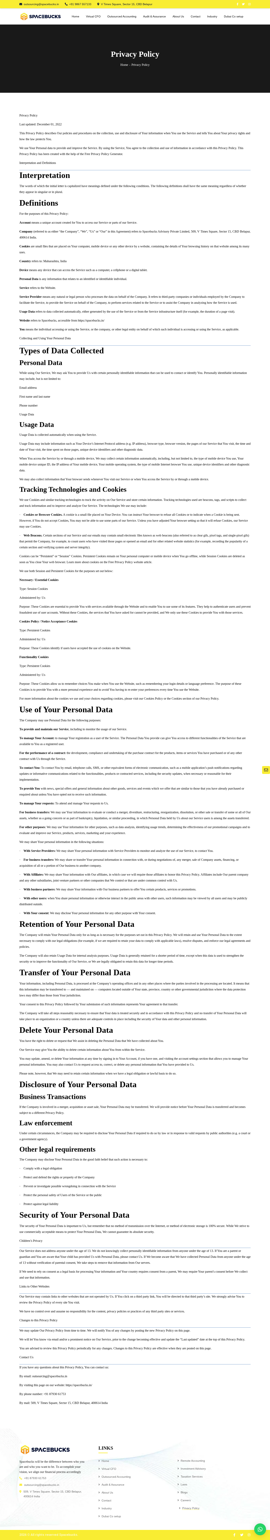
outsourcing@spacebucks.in (41, 4)
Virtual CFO (109, 1468)
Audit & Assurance (113, 1484)
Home (124, 64)
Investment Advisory (193, 1468)
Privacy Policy (190, 1508)
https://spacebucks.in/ (91, 320)
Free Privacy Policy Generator (103, 154)
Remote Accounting (193, 1460)
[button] (260, 1529)
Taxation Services (192, 1476)
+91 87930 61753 (35, 1478)
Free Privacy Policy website (125, 562)
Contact (106, 1500)
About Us (107, 1492)
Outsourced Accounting (116, 1476)
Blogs (184, 1492)
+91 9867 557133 (80, 4)
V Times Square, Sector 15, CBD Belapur (126, 4)
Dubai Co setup (111, 1516)
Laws (184, 1484)
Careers (186, 1500)
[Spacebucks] (40, 16)
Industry (107, 1508)
